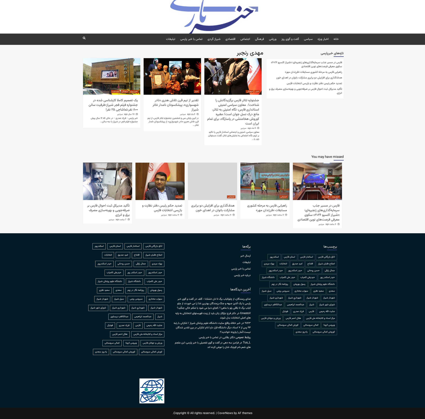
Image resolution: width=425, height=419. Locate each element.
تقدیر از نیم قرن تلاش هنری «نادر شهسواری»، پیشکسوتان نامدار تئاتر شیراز (176, 105)
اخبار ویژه (323, 39)
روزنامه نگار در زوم (280, 284)
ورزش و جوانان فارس (271, 318)
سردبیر (243, 128)
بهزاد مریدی (269, 264)
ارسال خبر (245, 256)
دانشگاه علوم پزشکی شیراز (323, 284)
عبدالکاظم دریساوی (273, 305)
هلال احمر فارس (293, 318)
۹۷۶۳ (248, 323)
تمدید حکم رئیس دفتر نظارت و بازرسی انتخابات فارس (314, 84)
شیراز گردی (214, 39)
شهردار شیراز (312, 298)
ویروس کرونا (329, 325)
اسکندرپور (274, 257)
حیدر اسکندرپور (276, 270)
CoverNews (225, 413)
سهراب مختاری (301, 291)
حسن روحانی (313, 270)
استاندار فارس (306, 257)
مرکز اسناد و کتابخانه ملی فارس (320, 318)
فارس (311, 311)
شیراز (311, 305)
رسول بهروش (299, 284)
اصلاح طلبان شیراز (326, 264)
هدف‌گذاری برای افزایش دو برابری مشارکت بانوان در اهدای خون (309, 78)
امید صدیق (297, 264)
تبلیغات (170, 39)
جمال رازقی (330, 270)
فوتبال (285, 311)
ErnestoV (245, 313)
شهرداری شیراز (276, 298)
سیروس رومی (283, 291)
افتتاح (310, 264)
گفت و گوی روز (290, 39)
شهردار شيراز (329, 298)
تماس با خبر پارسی (191, 39)
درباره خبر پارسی (242, 275)
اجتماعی (245, 39)
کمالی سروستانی (310, 325)
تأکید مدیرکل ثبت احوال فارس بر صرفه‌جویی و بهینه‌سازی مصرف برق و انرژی (305, 91)
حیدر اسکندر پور (327, 277)
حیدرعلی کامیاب (307, 277)
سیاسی (308, 39)
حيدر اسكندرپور (295, 270)
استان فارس (289, 257)
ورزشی (272, 39)
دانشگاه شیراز (268, 277)
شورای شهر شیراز (327, 305)
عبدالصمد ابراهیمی (295, 305)
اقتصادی (230, 39)
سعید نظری (318, 291)
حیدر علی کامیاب (287, 277)
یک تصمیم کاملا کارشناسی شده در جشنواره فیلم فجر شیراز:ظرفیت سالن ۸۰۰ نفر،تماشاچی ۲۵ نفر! (113, 105)
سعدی (332, 291)
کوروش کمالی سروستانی (324, 332)
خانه (336, 39)
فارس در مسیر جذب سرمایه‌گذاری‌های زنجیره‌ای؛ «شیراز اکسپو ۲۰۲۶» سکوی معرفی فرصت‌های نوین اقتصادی (306, 65)
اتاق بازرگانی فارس (326, 257)
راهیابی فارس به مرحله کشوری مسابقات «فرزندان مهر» (313, 72)
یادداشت (115, 91)
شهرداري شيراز (294, 298)
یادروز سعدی (301, 332)
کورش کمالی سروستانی (287, 325)
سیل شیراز (266, 291)
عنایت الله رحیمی (327, 311)
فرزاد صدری (298, 311)
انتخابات (283, 264)
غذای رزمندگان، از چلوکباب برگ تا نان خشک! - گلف (224, 299)
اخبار (257, 91)
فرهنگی (259, 39)
